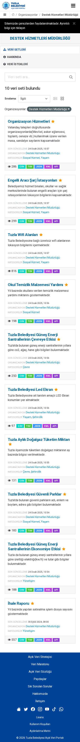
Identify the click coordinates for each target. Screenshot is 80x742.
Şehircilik (37, 417)
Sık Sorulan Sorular (40, 686)
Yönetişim (29, 580)
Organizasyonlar (28, 14)
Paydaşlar (40, 679)
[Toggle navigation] (73, 5)
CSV (22, 166)
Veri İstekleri (17, 64)
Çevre (26, 367)
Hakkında (13, 57)
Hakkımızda (40, 693)
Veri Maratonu (40, 664)
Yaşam (45, 157)
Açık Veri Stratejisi (40, 657)
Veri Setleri (16, 49)
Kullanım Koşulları (40, 724)
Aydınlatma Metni (40, 730)
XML (48, 166)
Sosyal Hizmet (31, 157)
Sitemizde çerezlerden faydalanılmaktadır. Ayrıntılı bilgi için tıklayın (36, 26)
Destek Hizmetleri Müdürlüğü (60, 14)
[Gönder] (71, 77)
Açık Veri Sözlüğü (40, 671)
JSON (39, 166)
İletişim (40, 701)
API (56, 166)
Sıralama (10, 98)
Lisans (40, 717)
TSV (30, 166)
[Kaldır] (69, 109)
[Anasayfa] (13, 15)
